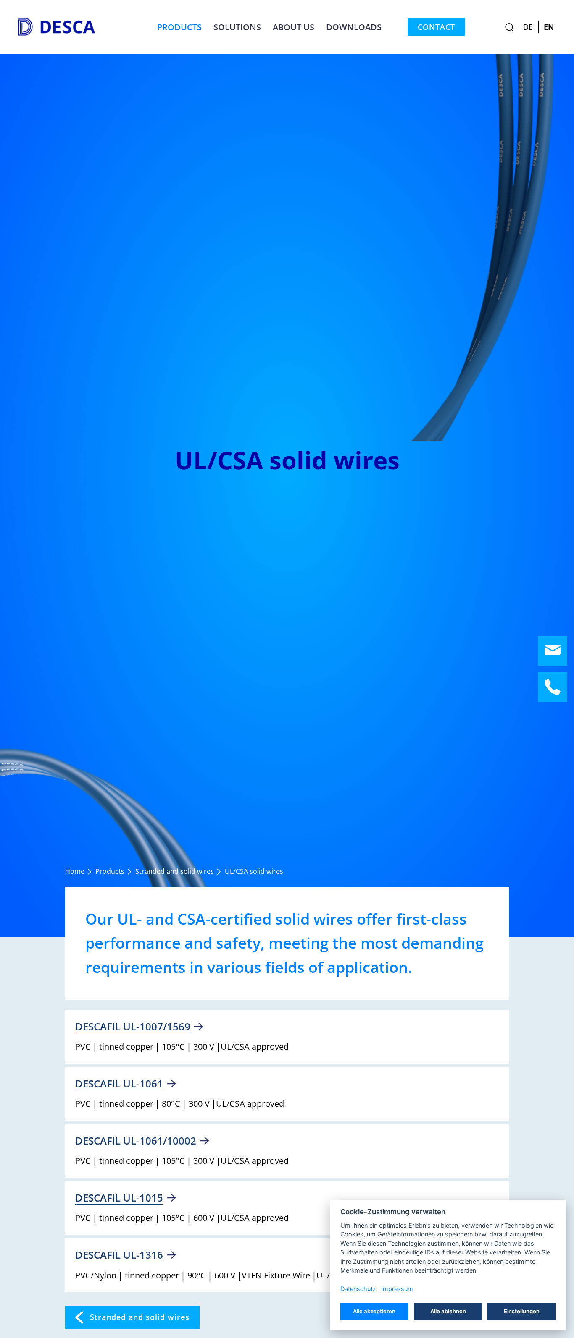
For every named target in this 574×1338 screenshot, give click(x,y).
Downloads (354, 27)
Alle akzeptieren (374, 1311)
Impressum (397, 1288)
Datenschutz (358, 1288)
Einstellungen (522, 1311)
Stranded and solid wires (140, 1317)
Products (179, 27)
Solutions (237, 27)
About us (293, 27)
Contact (436, 27)
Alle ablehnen (448, 1311)
